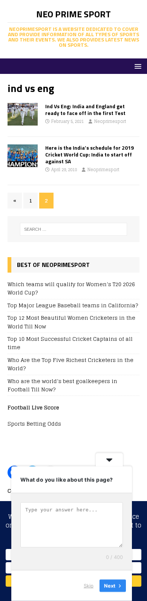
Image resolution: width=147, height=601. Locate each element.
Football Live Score (33, 407)
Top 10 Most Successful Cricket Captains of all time (70, 343)
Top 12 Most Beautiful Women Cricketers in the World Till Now (71, 322)
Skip (88, 586)
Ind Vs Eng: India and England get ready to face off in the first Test (85, 109)
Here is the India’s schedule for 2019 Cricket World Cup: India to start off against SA (89, 154)
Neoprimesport (110, 121)
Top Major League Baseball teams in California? (73, 305)
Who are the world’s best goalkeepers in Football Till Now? (62, 385)
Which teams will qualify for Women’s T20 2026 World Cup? (71, 288)
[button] (136, 65)
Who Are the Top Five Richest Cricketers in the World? (70, 364)
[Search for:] (73, 229)
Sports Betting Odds (34, 423)
